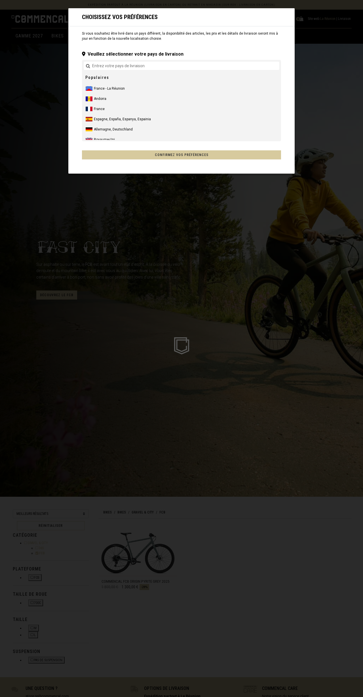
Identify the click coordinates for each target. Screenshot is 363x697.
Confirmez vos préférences (181, 155)
